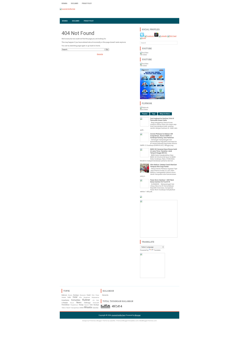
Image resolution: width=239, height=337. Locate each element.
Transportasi (74, 308)
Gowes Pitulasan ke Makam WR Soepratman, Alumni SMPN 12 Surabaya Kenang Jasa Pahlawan (162, 136)
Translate (157, 250)
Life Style (95, 300)
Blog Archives (165, 114)
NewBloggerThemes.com (148, 321)
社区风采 (95, 308)
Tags (153, 114)
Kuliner (86, 299)
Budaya (76, 295)
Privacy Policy (87, 3)
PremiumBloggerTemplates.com (127, 321)
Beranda (64, 3)
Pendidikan (66, 305)
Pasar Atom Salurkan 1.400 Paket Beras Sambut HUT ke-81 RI (162, 181)
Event (89, 295)
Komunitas (75, 300)
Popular (145, 114)
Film (93, 295)
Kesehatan (65, 300)
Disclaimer (74, 3)
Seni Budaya (94, 305)
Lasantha (112, 321)
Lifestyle (65, 303)
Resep (81, 305)
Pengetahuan (74, 305)
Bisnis (70, 295)
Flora (97, 295)
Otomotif (96, 303)
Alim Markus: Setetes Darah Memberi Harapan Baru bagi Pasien (163, 165)
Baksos (64, 295)
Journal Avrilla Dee (118, 315)
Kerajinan (87, 297)
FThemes (92, 321)
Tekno (64, 308)
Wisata (88, 307)
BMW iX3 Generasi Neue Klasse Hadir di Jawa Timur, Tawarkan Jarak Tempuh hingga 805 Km (163, 151)
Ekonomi (83, 295)
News (78, 302)
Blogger (138, 315)
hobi (69, 297)
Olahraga (87, 303)
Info (80, 297)
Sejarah (86, 305)
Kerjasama (95, 297)
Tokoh (68, 308)
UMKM (81, 308)
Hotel (75, 297)
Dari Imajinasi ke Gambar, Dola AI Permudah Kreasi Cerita (162, 119)
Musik (72, 303)
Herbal (64, 297)
